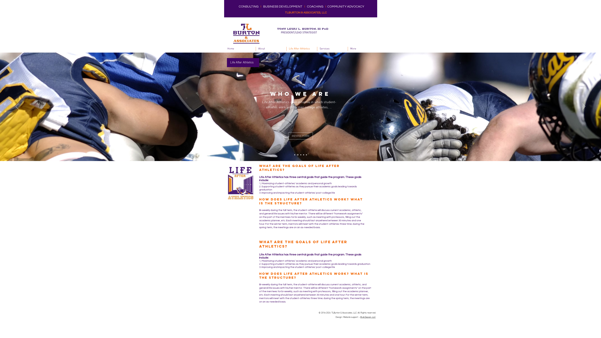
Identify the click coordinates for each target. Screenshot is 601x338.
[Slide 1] (294, 154)
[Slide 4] (303, 154)
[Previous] (17, 106)
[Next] (583, 106)
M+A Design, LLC (368, 317)
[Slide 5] (306, 154)
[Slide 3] (300, 155)
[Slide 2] (297, 154)
